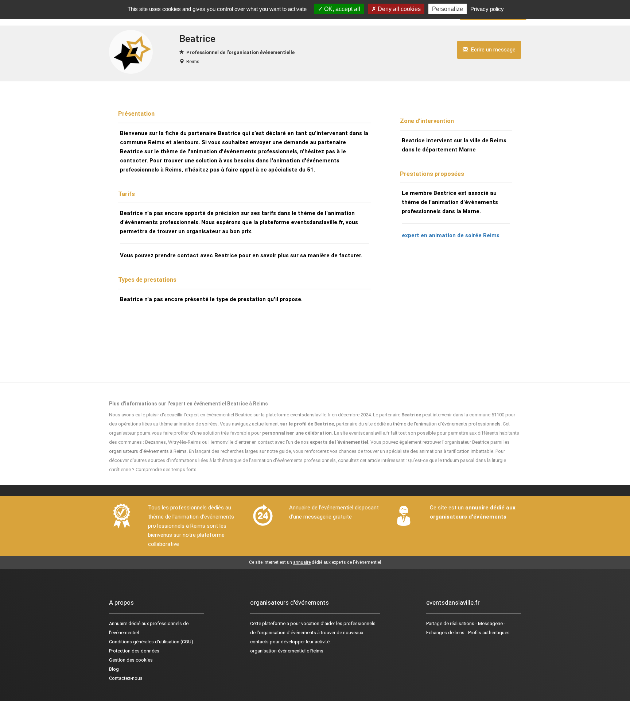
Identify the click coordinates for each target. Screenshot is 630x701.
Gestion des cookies (131, 660)
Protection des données (134, 651)
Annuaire (118, 623)
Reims (192, 61)
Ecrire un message (492, 49)
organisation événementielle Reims (286, 651)
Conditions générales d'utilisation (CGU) (151, 641)
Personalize (447, 9)
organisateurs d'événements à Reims (148, 451)
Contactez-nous (126, 678)
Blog (114, 669)
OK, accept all (341, 9)
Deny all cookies (398, 9)
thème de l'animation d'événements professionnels (447, 424)
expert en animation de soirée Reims (450, 235)
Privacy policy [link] (487, 9)
